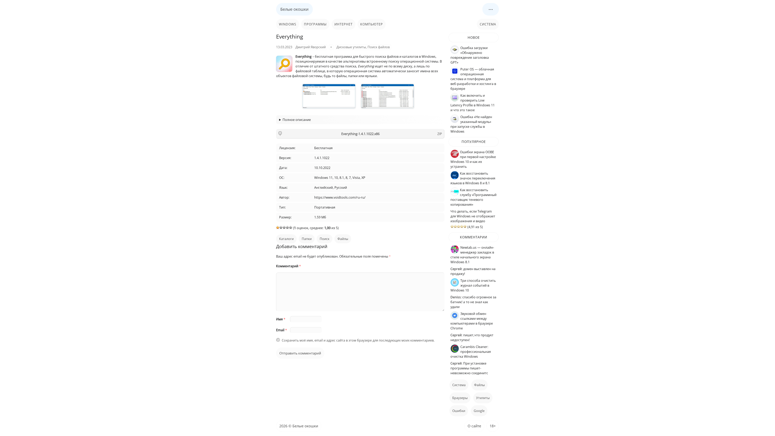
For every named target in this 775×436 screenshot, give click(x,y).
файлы (342, 239)
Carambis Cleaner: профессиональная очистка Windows (470, 352)
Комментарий (288, 266)
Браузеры (460, 398)
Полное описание (297, 119)
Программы (315, 24)
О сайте (474, 425)
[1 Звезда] (277, 227)
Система (488, 24)
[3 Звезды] (284, 227)
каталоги (286, 239)
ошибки (458, 411)
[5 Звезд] (290, 227)
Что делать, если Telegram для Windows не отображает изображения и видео (472, 216)
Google (479, 411)
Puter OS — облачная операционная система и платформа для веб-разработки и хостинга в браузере (473, 79)
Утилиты (483, 398)
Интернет (343, 24)
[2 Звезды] (281, 227)
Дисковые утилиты (351, 47)
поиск (324, 239)
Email (281, 330)
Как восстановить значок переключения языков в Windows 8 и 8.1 (472, 178)
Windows (287, 24)
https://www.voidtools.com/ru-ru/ (340, 197)
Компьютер (371, 24)
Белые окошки (294, 9)
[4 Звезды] (287, 227)
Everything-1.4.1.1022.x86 (360, 134)
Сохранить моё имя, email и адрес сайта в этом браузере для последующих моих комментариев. (358, 340)
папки (307, 239)
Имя (280, 319)
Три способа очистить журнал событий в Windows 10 (473, 285)
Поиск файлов (379, 47)
